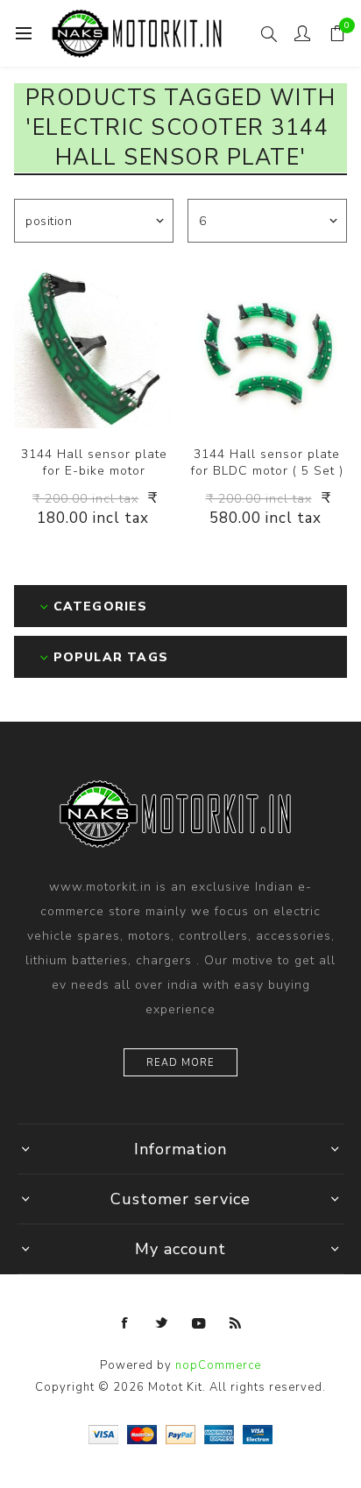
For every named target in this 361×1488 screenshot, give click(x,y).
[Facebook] (125, 1323)
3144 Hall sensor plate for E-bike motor (94, 462)
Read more (180, 1062)
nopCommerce (218, 1365)
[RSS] (236, 1323)
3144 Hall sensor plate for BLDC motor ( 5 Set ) (267, 462)
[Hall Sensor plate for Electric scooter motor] (267, 348)
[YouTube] (199, 1323)
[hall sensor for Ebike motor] (93, 348)
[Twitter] (162, 1323)
